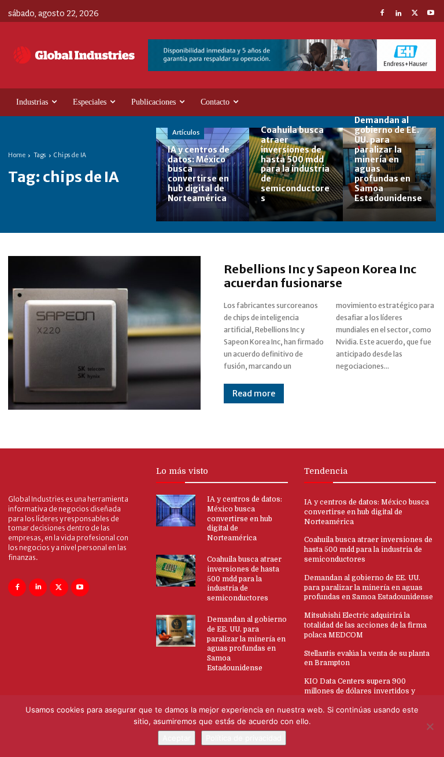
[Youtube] (431, 14)
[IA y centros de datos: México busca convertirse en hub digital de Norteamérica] (202, 174)
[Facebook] (382, 14)
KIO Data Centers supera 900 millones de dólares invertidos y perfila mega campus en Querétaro (364, 691)
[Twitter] (414, 14)
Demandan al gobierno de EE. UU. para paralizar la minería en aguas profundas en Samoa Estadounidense (368, 588)
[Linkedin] (398, 14)
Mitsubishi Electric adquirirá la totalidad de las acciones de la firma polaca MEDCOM (365, 625)
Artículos (185, 132)
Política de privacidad (244, 738)
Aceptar (176, 738)
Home (16, 155)
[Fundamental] (292, 55)
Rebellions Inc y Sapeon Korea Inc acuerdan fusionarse (320, 276)
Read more (253, 393)
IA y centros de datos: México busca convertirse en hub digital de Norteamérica (244, 518)
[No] (429, 726)
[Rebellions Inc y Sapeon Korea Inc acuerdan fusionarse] (104, 333)
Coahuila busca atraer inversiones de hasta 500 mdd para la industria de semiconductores (244, 578)
